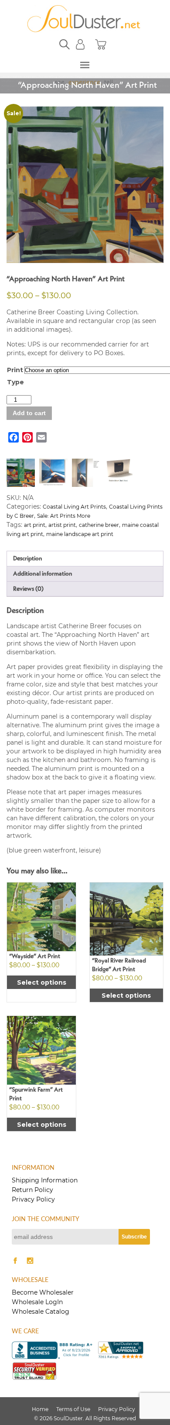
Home (40, 1409)
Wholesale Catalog (40, 1311)
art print (34, 525)
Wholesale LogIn (37, 1302)
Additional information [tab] (42, 574)
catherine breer (99, 525)
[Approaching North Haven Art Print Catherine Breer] (85, 185)
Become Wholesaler (43, 1292)
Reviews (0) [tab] (28, 589)
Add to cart (29, 413)
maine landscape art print (79, 534)
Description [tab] (27, 559)
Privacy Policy (33, 1199)
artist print (62, 525)
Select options (41, 982)
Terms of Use (73, 1409)
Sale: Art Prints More (63, 516)
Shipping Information (45, 1180)
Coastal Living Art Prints (74, 506)
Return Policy (32, 1190)
